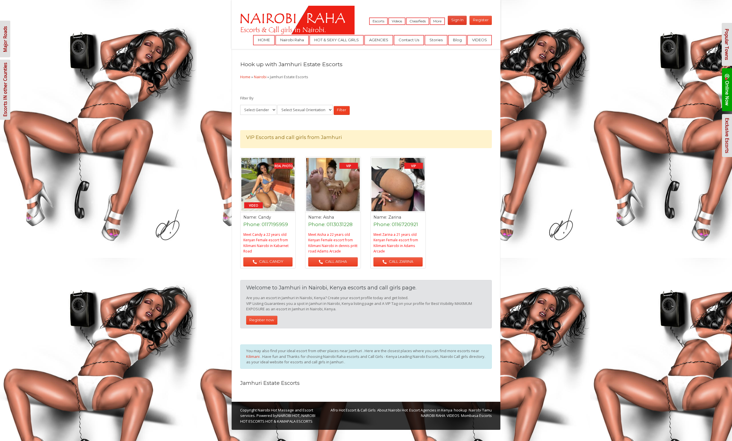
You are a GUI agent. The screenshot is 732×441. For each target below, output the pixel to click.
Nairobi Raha (292, 40)
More (437, 21)
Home (245, 76)
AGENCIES (378, 40)
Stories (436, 40)
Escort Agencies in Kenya (430, 410)
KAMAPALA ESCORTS (295, 421)
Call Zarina (400, 261)
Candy (264, 217)
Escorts (378, 21)
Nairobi (260, 76)
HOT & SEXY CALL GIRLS (336, 40)
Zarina (394, 217)
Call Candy (270, 261)
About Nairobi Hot (392, 410)
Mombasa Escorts (476, 415)
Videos (397, 21)
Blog (457, 40)
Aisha (328, 217)
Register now (261, 319)
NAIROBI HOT (288, 415)
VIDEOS (479, 40)
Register (481, 19)
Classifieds (417, 21)
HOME (264, 40)
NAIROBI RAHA (433, 415)
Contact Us (409, 40)
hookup (460, 410)
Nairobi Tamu (480, 410)
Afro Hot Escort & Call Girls (353, 410)
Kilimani (253, 356)
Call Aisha (335, 261)
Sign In (457, 19)
